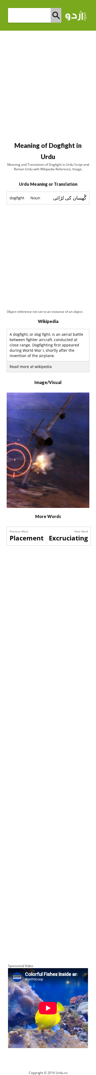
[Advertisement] (48, 84)
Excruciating (68, 538)
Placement (26, 538)
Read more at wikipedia (31, 366)
